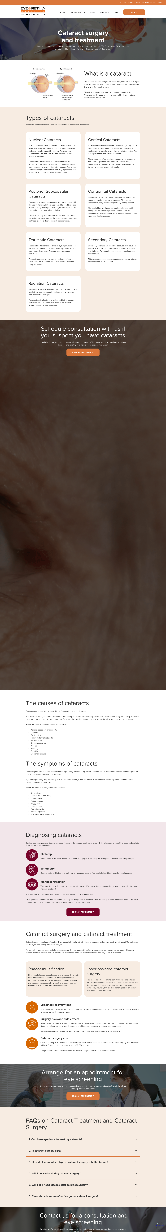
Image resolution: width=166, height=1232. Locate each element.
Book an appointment (83, 912)
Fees (92, 12)
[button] (83, 1139)
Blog (116, 12)
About (62, 12)
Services (103, 12)
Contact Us (134, 12)
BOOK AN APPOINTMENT (83, 352)
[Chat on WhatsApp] (160, 1226)
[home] (33, 11)
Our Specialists (76, 12)
